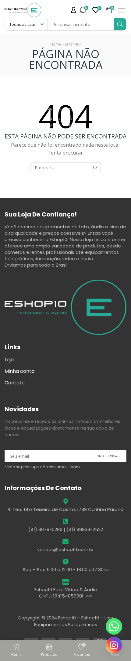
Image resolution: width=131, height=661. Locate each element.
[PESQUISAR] (95, 167)
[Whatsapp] (114, 626)
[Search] (120, 24)
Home (55, 44)
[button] (73, 10)
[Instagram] (114, 645)
